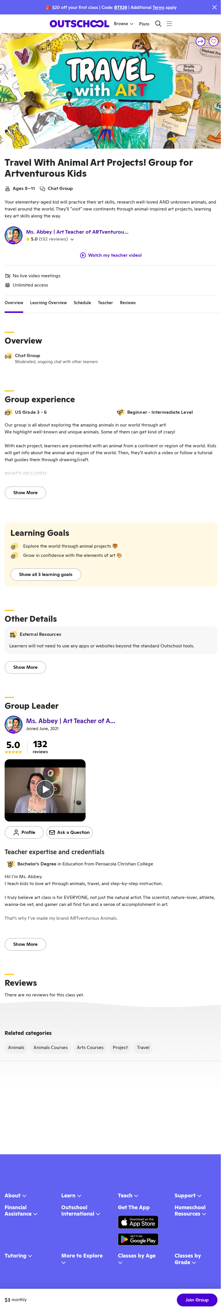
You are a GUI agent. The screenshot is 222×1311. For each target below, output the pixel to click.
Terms (158, 7)
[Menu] (169, 24)
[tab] (14, 303)
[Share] (201, 41)
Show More (25, 493)
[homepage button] (79, 23)
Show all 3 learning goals (46, 574)
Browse (121, 23)
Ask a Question (73, 832)
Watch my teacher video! (115, 255)
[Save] (214, 41)
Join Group (197, 1300)
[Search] (158, 23)
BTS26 (120, 7)
